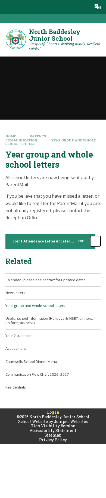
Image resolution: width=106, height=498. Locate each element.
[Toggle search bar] (84, 7)
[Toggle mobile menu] (7, 7)
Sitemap (53, 435)
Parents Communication (25, 138)
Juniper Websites (71, 421)
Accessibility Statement (53, 430)
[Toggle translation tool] (97, 7)
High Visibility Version (53, 425)
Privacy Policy (53, 439)
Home (10, 136)
